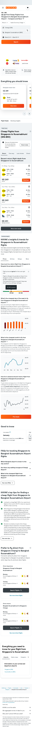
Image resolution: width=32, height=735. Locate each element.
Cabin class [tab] (14, 657)
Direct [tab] (28, 153)
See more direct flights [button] (16, 595)
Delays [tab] (20, 259)
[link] (16, 417)
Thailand (26, 688)
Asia (21, 688)
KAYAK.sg (4, 688)
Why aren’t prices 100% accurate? (13, 713)
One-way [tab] (11, 153)
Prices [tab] (4, 259)
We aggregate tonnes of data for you (13, 710)
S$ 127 (3, 15)
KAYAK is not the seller (9, 707)
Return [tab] (4, 153)
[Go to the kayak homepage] (11, 8)
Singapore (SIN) (9, 669)
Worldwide (15, 688)
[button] (3, 8)
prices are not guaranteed (8, 702)
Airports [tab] (6, 657)
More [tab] (27, 259)
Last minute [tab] (20, 153)
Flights (9, 688)
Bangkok (8, 689)
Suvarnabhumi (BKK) (10, 672)
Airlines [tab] (12, 259)
